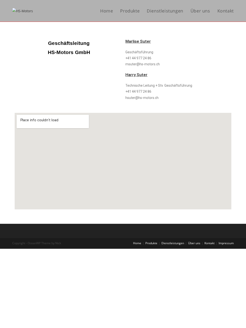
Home (137, 243)
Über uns (194, 243)
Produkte (151, 243)
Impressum (226, 243)
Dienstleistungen (172, 243)
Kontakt (209, 243)
